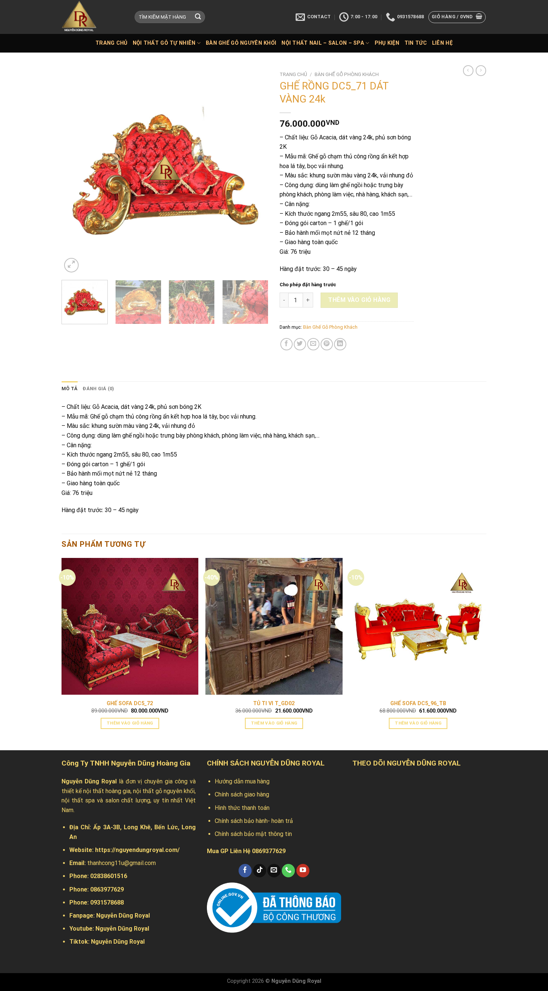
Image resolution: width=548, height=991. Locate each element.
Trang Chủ (111, 43)
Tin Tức (415, 43)
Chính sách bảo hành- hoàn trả (254, 820)
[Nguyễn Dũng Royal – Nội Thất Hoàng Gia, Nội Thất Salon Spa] (92, 17)
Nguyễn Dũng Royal (123, 915)
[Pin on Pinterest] (327, 344)
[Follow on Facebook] (245, 870)
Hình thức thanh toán (242, 807)
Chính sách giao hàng (242, 794)
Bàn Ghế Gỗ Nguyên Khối (241, 43)
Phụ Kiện (387, 43)
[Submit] (198, 17)
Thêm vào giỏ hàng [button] (130, 723)
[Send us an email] (273, 870)
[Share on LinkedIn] (340, 344)
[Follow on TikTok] (259, 870)
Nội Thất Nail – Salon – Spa (322, 43)
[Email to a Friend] (313, 344)
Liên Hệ (442, 43)
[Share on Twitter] (300, 344)
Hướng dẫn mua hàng (242, 781)
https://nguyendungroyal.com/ (137, 849)
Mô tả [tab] (70, 388)
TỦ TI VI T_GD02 (274, 703)
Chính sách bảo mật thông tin (253, 833)
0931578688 (107, 902)
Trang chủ (293, 74)
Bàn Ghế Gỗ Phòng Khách (347, 74)
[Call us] (288, 870)
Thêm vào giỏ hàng (359, 299)
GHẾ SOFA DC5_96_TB (418, 703)
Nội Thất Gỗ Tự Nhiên (164, 43)
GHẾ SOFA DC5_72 (130, 703)
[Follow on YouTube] (302, 870)
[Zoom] (71, 265)
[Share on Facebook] (286, 344)
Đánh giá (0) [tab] (98, 388)
